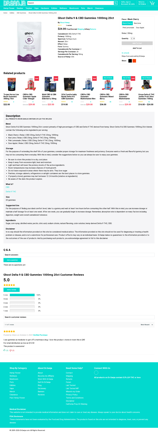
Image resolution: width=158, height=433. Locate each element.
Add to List (137, 48)
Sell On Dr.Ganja (44, 382)
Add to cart (137, 43)
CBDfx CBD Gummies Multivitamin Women (124, 97)
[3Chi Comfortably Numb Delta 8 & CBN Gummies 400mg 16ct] (69, 84)
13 (72, 102)
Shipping (81, 29)
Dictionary (42, 388)
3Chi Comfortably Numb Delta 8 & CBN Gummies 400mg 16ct (69, 97)
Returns (93, 29)
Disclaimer (70, 401)
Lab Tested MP (72, 388)
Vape (36, 8)
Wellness (63, 8)
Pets (83, 8)
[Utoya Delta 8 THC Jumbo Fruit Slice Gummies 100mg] (146, 84)
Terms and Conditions (75, 398)
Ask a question (12, 260)
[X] (130, 61)
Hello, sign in (126, 2)
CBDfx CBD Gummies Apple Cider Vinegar (29, 96)
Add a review (11, 290)
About (40, 373)
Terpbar (28, 8)
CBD (7, 187)
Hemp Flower (8, 8)
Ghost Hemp (65, 22)
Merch (90, 8)
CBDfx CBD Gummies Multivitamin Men (88, 96)
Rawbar (20, 8)
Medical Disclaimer (18, 409)
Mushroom (74, 8)
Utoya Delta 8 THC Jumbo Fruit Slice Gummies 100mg (146, 96)
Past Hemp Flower (17, 398)
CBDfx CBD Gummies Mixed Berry (106, 96)
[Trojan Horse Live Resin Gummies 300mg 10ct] (11, 84)
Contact (69, 373)
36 (110, 102)
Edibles (54, 8)
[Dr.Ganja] (14, 3)
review (69, 25)
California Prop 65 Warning (76, 404)
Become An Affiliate (46, 376)
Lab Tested (70, 385)
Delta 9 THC (11, 191)
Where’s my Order (73, 391)
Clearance (99, 8)
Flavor (124, 19)
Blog (40, 385)
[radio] (127, 23)
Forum (68, 382)
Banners (41, 391)
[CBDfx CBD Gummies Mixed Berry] (108, 84)
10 (149, 102)
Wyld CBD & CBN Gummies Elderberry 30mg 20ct (49, 97)
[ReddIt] (134, 61)
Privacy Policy (71, 395)
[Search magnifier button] (115, 3)
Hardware (45, 8)
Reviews (41, 395)
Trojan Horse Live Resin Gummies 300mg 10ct (11, 96)
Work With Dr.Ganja (45, 379)
